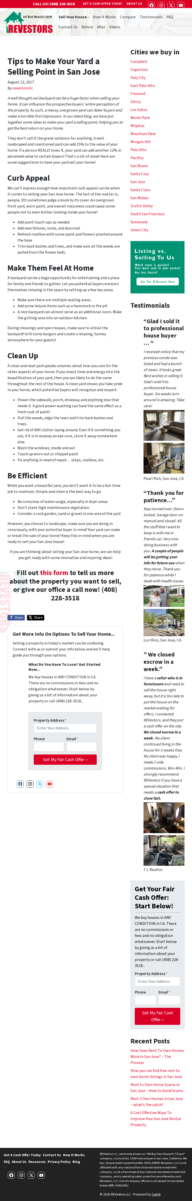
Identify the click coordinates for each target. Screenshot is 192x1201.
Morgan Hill (140, 142)
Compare (128, 17)
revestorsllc (22, 88)
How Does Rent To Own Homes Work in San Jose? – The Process (157, 1056)
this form (54, 573)
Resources (37, 1161)
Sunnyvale (139, 222)
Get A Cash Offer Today (22, 1155)
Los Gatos (139, 110)
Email (72, 739)
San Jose (137, 182)
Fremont (138, 93)
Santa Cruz (139, 174)
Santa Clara (140, 190)
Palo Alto (138, 150)
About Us (19, 1161)
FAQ (169, 17)
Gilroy (135, 101)
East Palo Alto (142, 85)
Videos (114, 27)
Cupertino (139, 69)
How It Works (104, 17)
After (101, 27)
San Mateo (139, 198)
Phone (39, 739)
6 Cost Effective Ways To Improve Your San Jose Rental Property (155, 1119)
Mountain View (143, 134)
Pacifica (137, 158)
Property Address (50, 720)
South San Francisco (147, 214)
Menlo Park (140, 118)
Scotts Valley (141, 206)
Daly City (138, 77)
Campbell (138, 61)
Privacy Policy (59, 1161)
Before (87, 27)
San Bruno (139, 166)
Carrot (156, 1194)
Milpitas (137, 126)
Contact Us (68, 27)
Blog (76, 1161)
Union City (139, 230)
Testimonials (151, 17)
